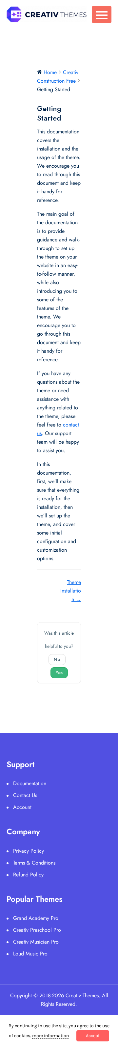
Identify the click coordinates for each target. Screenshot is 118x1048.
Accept (93, 1035)
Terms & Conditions (34, 863)
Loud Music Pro (30, 953)
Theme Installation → (70, 590)
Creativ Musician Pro (36, 942)
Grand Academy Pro (35, 918)
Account (22, 807)
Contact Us (25, 795)
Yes (59, 672)
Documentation (29, 783)
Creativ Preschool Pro (37, 930)
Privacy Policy (28, 851)
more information (50, 1035)
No (57, 659)
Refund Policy (28, 874)
